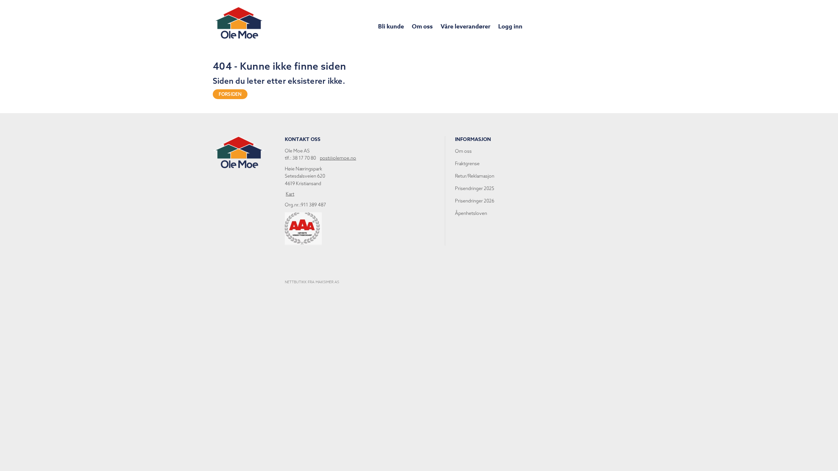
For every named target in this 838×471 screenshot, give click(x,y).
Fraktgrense (467, 163)
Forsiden (230, 94)
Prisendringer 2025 (474, 188)
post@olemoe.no (338, 158)
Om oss (422, 26)
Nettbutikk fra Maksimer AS (312, 282)
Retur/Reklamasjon (474, 176)
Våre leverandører (465, 26)
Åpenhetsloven (471, 213)
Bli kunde (391, 26)
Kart (290, 194)
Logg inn (510, 26)
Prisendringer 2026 (474, 201)
